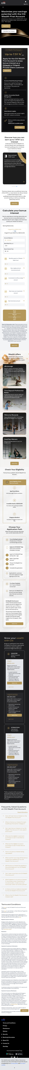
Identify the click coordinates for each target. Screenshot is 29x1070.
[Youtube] (14, 1057)
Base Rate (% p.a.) (8, 243)
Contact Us (6, 1043)
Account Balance (8, 238)
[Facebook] (17, 1057)
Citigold (6, 65)
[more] (3, 7)
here (5, 907)
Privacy (5, 1025)
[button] (12, 186)
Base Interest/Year (9, 249)
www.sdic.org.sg (7, 929)
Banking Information (9, 1037)
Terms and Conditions (9, 1023)
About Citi (6, 1040)
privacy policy (14, 1063)
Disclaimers (6, 1028)
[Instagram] (12, 1057)
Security (5, 1034)
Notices (5, 1031)
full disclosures (14, 1004)
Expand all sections (23, 812)
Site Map (5, 1046)
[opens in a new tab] (3, 3)
